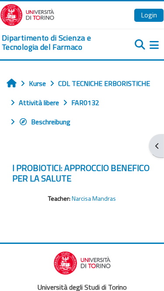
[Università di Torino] (27, 14)
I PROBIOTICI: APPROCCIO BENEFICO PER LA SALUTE (81, 173)
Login (149, 15)
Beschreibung (50, 121)
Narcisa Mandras (94, 198)
